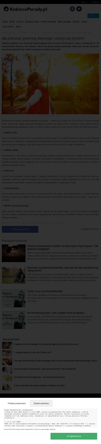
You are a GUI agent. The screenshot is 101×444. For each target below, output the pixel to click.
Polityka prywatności (17, 403)
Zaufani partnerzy (41, 403)
